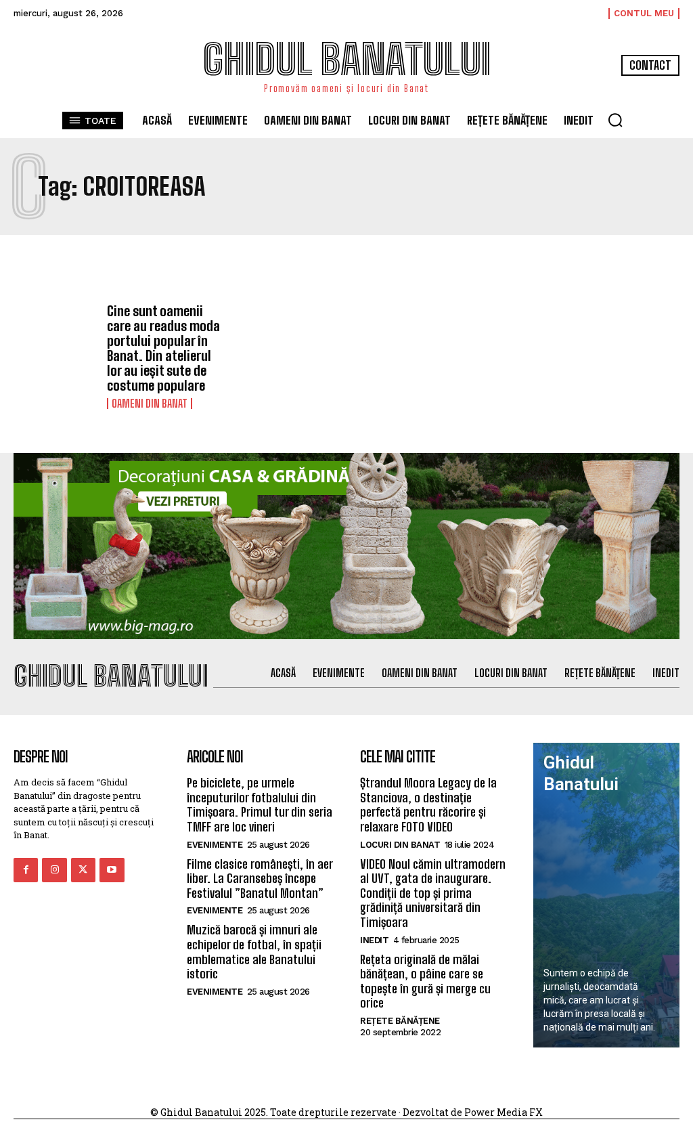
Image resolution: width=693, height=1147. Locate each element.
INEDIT (374, 940)
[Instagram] (54, 870)
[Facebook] (26, 870)
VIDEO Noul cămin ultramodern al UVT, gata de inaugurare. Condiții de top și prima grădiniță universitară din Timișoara (433, 893)
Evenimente (214, 845)
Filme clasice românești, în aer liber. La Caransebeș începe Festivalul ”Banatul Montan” (259, 879)
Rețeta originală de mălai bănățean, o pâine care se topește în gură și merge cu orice (425, 981)
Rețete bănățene (400, 1021)
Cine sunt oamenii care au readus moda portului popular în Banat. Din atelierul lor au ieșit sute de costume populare (163, 348)
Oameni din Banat (149, 403)
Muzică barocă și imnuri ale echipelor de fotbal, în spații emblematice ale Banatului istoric (254, 951)
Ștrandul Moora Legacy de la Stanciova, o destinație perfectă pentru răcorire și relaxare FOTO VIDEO (428, 804)
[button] (615, 120)
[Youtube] (111, 870)
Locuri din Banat (400, 845)
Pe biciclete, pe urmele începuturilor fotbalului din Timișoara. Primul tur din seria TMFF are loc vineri (259, 804)
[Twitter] (83, 870)
